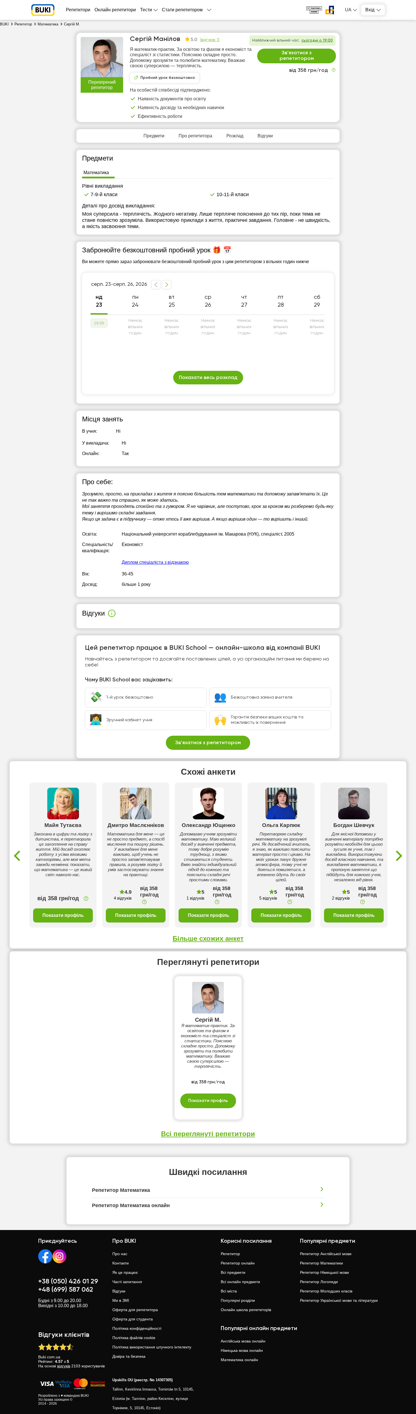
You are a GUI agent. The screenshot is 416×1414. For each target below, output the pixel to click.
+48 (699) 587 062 (65, 1289)
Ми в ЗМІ (120, 1300)
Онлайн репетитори (115, 9)
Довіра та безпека (128, 1356)
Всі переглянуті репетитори (208, 1134)
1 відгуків (195, 898)
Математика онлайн (239, 1359)
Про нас (119, 1253)
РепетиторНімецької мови (324, 1272)
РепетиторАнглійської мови (325, 1253)
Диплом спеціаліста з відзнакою (155, 562)
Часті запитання (127, 1281)
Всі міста (229, 1291)
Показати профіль (63, 915)
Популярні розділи (238, 1300)
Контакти (120, 1263)
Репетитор (230, 1253)
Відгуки (118, 1291)
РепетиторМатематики (321, 1263)
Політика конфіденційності (136, 1328)
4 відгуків (123, 898)
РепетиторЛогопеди (319, 1281)
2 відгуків (341, 898)
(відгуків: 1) (209, 40)
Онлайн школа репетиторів (246, 1309)
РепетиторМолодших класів (326, 1291)
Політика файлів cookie (133, 1337)
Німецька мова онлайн (242, 1350)
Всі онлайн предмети (240, 1281)
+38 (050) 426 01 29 (68, 1281)
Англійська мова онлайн (243, 1341)
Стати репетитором (182, 9)
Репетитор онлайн (238, 1263)
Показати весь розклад (208, 377)
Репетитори (78, 9)
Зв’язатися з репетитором (297, 55)
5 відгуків (268, 898)
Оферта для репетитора (135, 1309)
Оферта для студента (132, 1319)
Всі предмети (233, 1272)
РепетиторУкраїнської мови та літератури (339, 1300)
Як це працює (125, 1272)
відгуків (63, 1366)
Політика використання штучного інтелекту (151, 1347)
